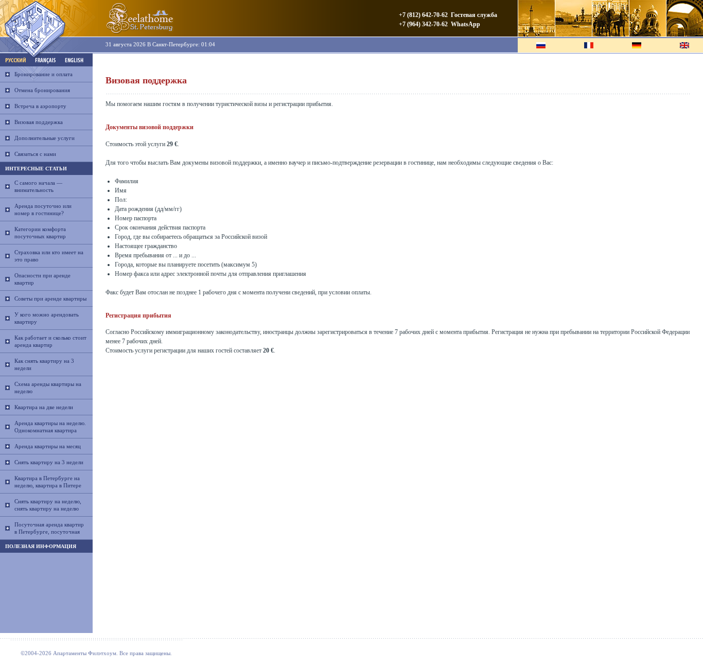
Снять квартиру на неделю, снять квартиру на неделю (47, 505)
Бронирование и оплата (43, 74)
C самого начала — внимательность (38, 186)
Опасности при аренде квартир (42, 279)
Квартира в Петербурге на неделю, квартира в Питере (47, 481)
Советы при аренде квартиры (50, 298)
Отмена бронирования (42, 90)
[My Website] (139, 18)
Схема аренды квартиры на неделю (47, 387)
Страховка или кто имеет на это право (48, 255)
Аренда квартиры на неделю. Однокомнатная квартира (50, 426)
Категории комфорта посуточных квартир (40, 232)
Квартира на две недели (43, 407)
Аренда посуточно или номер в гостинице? (43, 209)
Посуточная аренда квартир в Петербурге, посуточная (49, 528)
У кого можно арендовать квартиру (46, 318)
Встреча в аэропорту (40, 106)
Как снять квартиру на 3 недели (44, 364)
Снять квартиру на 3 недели (48, 462)
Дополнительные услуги (44, 138)
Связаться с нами (35, 154)
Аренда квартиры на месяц (47, 446)
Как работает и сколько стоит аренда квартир (50, 341)
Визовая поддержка (38, 122)
